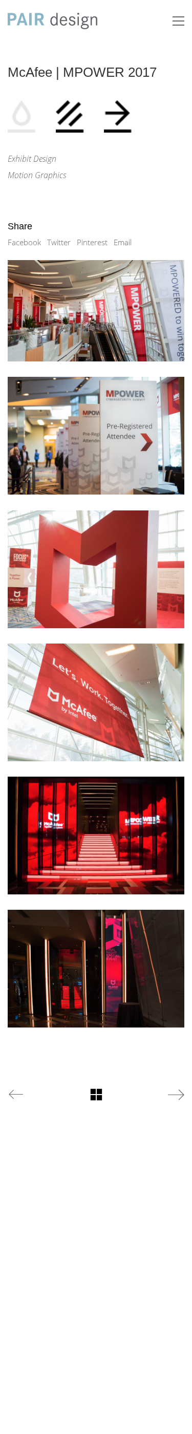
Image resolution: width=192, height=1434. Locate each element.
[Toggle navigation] (178, 21)
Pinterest (92, 242)
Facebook (24, 242)
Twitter (59, 242)
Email (123, 242)
